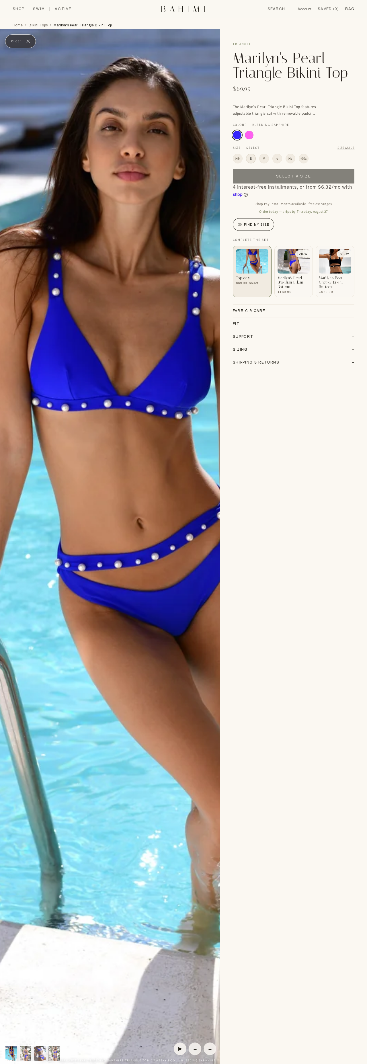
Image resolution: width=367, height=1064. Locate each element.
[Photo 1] (11, 1053)
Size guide (346, 148)
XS (237, 158)
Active (63, 9)
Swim (39, 9)
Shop (18, 9)
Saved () (328, 9)
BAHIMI (185, 9)
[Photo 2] (25, 1053)
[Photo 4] (54, 1053)
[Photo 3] (40, 1053)
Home (18, 25)
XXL (304, 158)
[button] (349, 9)
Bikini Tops (38, 25)
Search (276, 9)
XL (290, 158)
